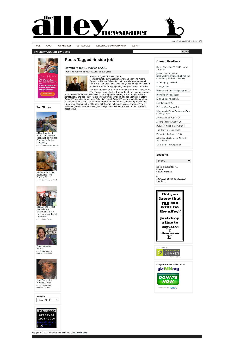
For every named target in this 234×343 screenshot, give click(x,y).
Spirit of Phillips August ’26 (168, 145)
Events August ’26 (164, 103)
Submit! (135, 46)
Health (55, 145)
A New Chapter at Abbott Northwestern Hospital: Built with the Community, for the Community (46, 138)
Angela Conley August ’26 (168, 118)
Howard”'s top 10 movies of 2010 (86, 67)
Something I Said (43, 287)
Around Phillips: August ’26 (168, 122)
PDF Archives (64, 46)
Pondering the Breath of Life (169, 134)
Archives (40, 296)
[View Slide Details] (47, 78)
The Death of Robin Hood (168, 130)
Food (55, 180)
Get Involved (83, 46)
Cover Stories (47, 145)
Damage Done (163, 86)
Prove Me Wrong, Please (168, 95)
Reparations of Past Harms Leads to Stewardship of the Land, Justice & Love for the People (47, 212)
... (74, 109)
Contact (80, 333)
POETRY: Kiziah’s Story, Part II (170, 126)
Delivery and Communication (111, 46)
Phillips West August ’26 (167, 107)
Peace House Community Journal (44, 252)
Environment (47, 180)
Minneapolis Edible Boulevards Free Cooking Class (45, 174)
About (49, 46)
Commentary (46, 285)
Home (37, 46)
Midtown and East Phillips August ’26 (173, 91)
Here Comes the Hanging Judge (44, 281)
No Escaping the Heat (166, 82)
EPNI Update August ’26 (167, 99)
